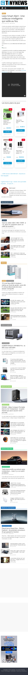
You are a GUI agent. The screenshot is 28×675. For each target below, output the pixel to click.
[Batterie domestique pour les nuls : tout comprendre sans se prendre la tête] (5, 314)
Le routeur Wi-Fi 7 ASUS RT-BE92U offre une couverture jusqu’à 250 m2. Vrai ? (18, 369)
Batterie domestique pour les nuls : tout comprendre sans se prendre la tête (18, 317)
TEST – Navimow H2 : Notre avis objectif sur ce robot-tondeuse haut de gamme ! (18, 254)
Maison (4, 13)
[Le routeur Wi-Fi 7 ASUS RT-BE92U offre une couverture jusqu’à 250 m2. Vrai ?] (5, 367)
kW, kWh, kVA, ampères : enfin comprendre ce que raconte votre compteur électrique (17, 302)
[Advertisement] (14, 582)
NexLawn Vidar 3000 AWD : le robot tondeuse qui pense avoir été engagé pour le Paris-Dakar (18, 309)
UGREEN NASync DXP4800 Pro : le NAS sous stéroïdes (13, 346)
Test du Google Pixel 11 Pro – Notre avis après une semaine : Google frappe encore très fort (17, 239)
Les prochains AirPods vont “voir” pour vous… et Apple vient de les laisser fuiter (17, 560)
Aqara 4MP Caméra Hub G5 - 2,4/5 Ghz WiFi (7, 152)
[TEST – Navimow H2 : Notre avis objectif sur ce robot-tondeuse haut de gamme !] (5, 252)
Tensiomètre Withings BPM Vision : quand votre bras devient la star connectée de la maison (17, 492)
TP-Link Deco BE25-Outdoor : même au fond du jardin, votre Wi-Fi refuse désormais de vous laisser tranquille (14, 286)
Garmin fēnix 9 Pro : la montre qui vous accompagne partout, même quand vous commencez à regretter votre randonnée (18, 439)
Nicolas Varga (12, 228)
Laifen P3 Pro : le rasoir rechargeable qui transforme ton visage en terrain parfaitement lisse (18, 484)
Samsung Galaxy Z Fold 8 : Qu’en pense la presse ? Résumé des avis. (18, 544)
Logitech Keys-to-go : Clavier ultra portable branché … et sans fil (13, 182)
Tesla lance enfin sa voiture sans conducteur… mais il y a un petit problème (13, 471)
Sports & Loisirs (6, 404)
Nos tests (4, 220)
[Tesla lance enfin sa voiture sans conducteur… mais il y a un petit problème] (14, 451)
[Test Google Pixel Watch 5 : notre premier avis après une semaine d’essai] (5, 245)
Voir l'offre (8, 131)
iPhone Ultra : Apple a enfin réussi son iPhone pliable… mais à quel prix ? (17, 552)
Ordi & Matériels (10, 280)
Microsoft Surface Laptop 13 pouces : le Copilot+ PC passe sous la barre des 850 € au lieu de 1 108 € (18, 377)
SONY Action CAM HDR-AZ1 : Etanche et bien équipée (13, 174)
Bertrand (13, 23)
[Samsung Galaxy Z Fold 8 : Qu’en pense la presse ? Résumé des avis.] (5, 543)
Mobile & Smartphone (7, 525)
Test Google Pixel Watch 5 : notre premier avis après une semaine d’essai (17, 247)
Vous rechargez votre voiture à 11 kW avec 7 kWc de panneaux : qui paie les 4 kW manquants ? (17, 431)
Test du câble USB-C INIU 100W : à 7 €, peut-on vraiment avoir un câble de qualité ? (14, 224)
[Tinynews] (2, 8)
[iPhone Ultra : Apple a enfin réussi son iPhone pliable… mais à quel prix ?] (5, 550)
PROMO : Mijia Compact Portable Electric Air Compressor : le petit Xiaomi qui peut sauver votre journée (13, 409)
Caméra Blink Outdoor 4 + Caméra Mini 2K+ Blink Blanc (7, 122)
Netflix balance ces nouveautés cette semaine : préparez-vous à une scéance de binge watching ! (17, 424)
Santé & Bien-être (6, 466)
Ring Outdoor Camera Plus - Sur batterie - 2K (20, 152)
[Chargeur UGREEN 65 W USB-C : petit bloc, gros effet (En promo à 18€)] (5, 497)
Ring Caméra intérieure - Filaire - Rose (20, 121)
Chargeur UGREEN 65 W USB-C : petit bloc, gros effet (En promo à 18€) (17, 499)
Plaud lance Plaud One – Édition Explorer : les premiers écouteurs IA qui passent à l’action (13, 530)
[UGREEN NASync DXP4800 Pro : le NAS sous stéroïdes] (14, 328)
